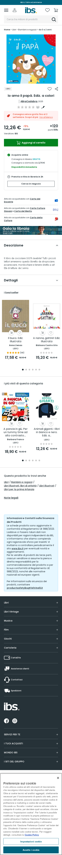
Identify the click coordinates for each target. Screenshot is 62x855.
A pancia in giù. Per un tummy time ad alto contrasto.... (15, 432)
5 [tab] (36, 369)
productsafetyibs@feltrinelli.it (25, 588)
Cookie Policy (32, 834)
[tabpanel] (31, 59)
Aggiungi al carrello (33, 142)
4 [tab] (32, 369)
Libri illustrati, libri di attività (20, 485)
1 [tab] (31, 81)
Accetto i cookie (31, 849)
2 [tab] (26, 369)
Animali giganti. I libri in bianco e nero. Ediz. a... (47, 432)
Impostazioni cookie (30, 841)
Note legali (11, 498)
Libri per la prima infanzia (19, 489)
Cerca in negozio (31, 183)
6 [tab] (39, 369)
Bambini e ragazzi (21, 482)
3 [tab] (29, 369)
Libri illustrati (46, 485)
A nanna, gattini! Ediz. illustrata (46, 339)
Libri (6, 482)
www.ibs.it (17, 548)
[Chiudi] (58, 778)
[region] (31, 814)
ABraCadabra (29, 101)
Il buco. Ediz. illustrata (15, 339)
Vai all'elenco (46, 117)
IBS (16, 133)
